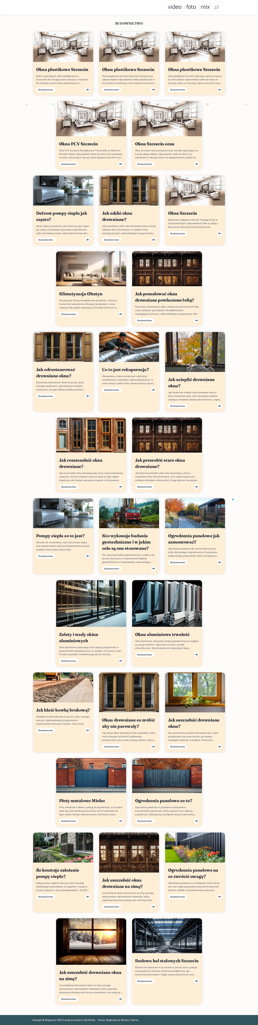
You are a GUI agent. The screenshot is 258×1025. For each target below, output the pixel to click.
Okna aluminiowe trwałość (162, 634)
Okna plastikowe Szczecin (62, 69)
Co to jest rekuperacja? (125, 369)
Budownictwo (45, 89)
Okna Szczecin (182, 213)
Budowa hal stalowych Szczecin (167, 960)
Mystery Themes (129, 1020)
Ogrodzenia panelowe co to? (163, 800)
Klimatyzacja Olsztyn (80, 293)
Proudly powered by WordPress (79, 1020)
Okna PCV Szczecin (78, 143)
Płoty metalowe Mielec (82, 800)
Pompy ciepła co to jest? (60, 535)
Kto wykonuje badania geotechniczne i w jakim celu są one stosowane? (126, 542)
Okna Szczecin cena (155, 143)
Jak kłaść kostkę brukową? (63, 710)
